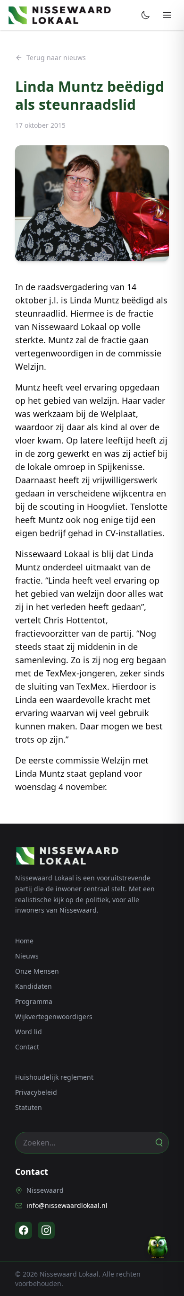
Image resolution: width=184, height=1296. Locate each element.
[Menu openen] (167, 15)
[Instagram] (46, 1230)
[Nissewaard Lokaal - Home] (59, 15)
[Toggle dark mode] (145, 15)
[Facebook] (23, 1230)
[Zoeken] (158, 1142)
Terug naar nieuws (56, 57)
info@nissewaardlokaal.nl (67, 1205)
